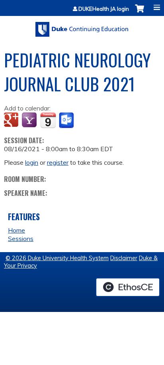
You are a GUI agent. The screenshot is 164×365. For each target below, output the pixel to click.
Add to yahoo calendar (30, 120)
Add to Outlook (67, 120)
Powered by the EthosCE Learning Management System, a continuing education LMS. (128, 287)
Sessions (20, 239)
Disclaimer (123, 258)
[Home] (82, 26)
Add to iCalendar (48, 120)
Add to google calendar (12, 120)
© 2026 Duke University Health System (57, 258)
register (57, 162)
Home (16, 230)
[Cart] (139, 12)
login (31, 162)
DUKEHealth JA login (103, 9)
